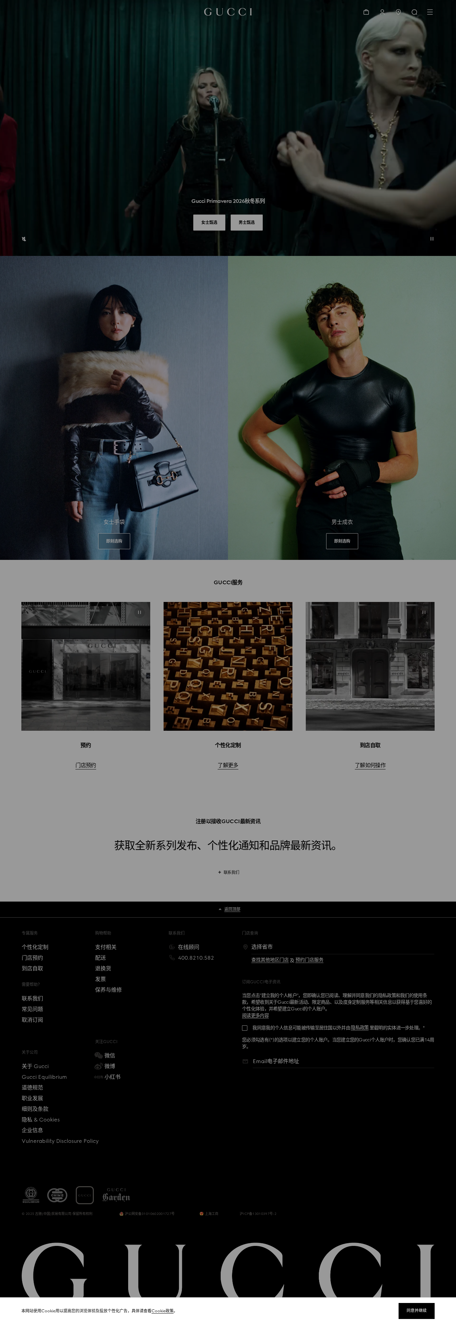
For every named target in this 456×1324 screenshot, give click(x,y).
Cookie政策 (163, 1311)
